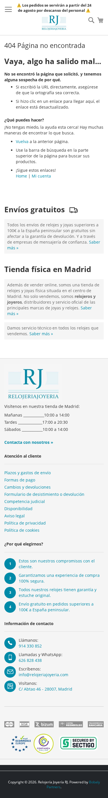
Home (21, 176)
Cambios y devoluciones (27, 487)
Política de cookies (21, 530)
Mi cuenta (41, 176)
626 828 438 (30, 660)
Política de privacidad (25, 523)
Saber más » (41, 333)
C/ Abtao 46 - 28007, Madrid (45, 689)
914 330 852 (30, 646)
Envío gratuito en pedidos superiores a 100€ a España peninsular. (56, 606)
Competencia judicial (24, 501)
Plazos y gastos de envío (27, 472)
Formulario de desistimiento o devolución (44, 494)
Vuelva (22, 141)
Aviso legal (14, 515)
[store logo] (54, 22)
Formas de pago (19, 480)
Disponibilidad (18, 508)
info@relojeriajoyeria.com (43, 674)
